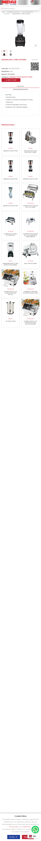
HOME (3, 12)
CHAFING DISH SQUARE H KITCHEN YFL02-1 (10, 234)
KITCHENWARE (30, 203)
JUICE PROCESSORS (27, 12)
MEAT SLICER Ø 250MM (30, 263)
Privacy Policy (14, 827)
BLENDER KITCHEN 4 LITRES (10, 151)
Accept (12, 837)
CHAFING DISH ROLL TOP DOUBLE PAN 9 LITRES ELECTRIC (10, 293)
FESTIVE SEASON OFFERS (24, 77)
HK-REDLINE (10, 231)
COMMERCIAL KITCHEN (13, 12)
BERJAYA (10, 318)
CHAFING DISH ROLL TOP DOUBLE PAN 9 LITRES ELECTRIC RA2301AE (30, 322)
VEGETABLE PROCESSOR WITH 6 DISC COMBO (30, 151)
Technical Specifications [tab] (20, 89)
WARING (10, 261)
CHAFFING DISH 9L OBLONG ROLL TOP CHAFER (30, 206)
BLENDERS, (13, 77)
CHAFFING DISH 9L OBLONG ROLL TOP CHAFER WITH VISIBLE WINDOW (30, 235)
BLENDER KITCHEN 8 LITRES (11, 179)
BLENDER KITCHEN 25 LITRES (10, 206)
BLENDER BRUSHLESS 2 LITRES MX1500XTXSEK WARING (10, 264)
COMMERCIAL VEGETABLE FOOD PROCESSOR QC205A (30, 292)
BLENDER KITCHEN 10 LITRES (30, 179)
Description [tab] (20, 86)
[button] (31, 2)
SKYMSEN (11, 74)
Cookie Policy (26, 827)
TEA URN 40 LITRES (11, 321)
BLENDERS (7, 14)
